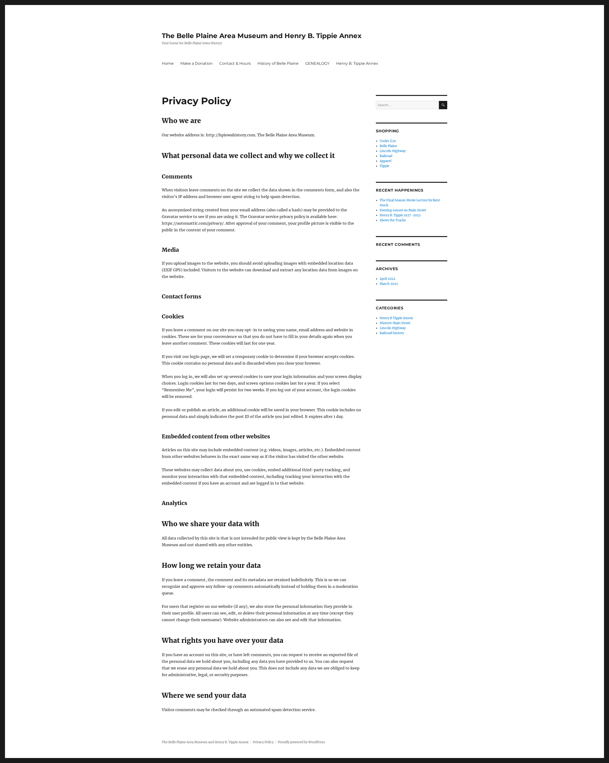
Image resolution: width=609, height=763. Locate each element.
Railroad (386, 156)
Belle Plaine (388, 146)
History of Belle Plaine (278, 63)
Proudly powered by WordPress (301, 742)
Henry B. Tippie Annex (357, 63)
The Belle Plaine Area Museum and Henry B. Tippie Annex (262, 36)
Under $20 (388, 141)
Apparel (385, 161)
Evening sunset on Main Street (403, 210)
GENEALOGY (317, 63)
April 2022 (387, 279)
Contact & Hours (235, 63)
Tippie (384, 166)
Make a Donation (196, 63)
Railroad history (392, 333)
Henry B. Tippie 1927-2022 (400, 215)
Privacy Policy (263, 742)
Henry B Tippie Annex (396, 318)
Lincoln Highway (393, 151)
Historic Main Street (395, 323)
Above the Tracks (393, 220)
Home (168, 63)
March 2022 (389, 284)
